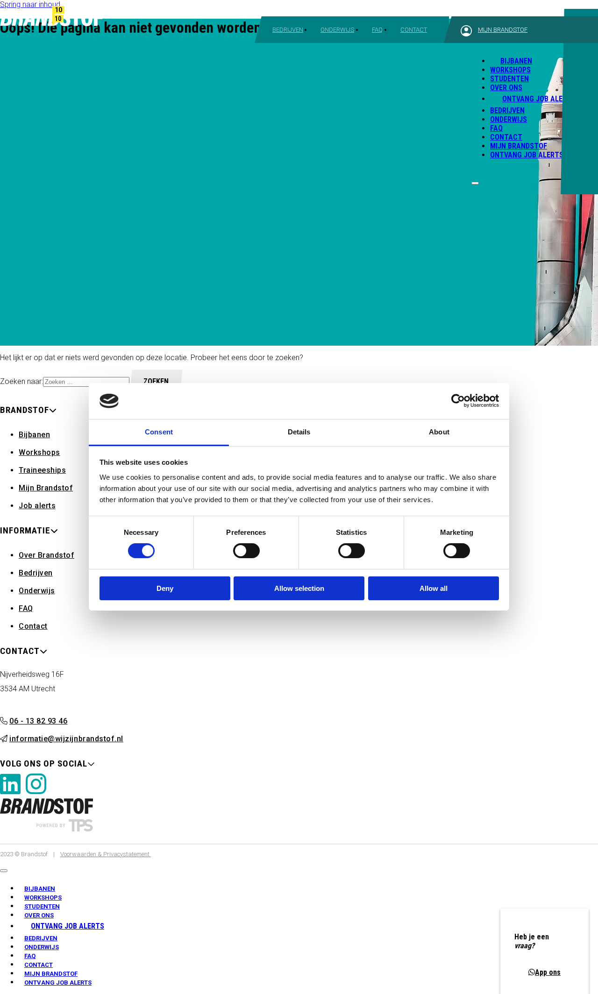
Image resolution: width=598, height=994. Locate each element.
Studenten (509, 78)
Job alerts (37, 505)
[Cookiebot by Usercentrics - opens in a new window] (458, 401)
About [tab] (439, 432)
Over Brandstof (46, 555)
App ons (548, 972)
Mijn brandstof (502, 29)
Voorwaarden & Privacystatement (105, 854)
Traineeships (42, 470)
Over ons (506, 87)
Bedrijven (287, 29)
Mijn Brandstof (518, 146)
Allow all (434, 588)
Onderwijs (337, 29)
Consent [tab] (159, 432)
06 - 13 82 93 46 (38, 721)
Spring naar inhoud (30, 4)
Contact (413, 29)
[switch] (246, 550)
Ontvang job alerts (526, 154)
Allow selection (299, 588)
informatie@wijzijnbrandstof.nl (66, 738)
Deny (165, 588)
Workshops (510, 69)
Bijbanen (511, 58)
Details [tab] (299, 432)
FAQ (377, 29)
